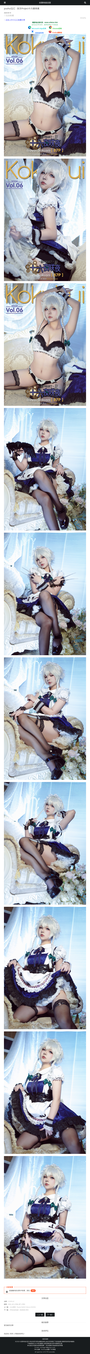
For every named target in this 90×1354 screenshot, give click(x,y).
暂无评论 (83, 18)
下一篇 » (50, 1315)
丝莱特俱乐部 (45, 2)
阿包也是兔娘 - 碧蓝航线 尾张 (19, 1310)
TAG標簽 (53, 1349)
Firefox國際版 (57, 32)
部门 (20, 1304)
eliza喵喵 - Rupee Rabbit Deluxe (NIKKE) (23, 1307)
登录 (33, 1291)
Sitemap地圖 (45, 1349)
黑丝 (23, 1304)
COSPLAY (11, 1301)
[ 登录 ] (11, 1334)
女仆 (13, 1304)
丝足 (9, 1304)
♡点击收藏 (9, 15)
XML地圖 (37, 1349)
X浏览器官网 (39, 33)
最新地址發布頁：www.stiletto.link (45, 22)
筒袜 (16, 1304)
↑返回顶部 (45, 1339)
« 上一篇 (40, 1315)
